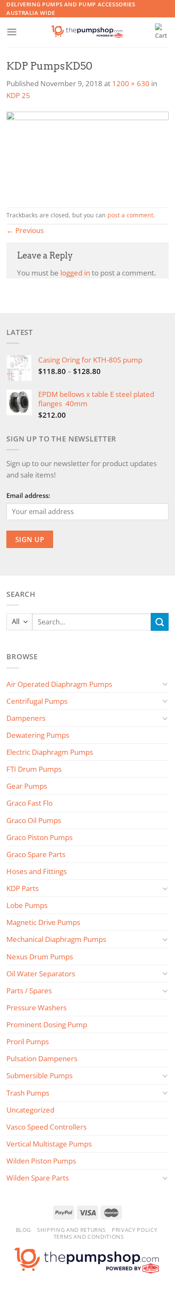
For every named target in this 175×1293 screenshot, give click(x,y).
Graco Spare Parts (35, 854)
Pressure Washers (36, 1007)
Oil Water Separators (40, 973)
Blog (23, 1230)
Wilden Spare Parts (37, 1178)
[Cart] (162, 32)
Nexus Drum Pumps (39, 956)
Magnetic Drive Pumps (43, 922)
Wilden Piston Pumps (41, 1161)
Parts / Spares (29, 990)
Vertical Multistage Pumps (49, 1144)
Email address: (28, 495)
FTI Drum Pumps (34, 769)
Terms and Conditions (89, 1236)
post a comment (130, 215)
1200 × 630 (131, 83)
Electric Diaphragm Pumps (49, 752)
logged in (75, 273)
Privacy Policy (134, 1230)
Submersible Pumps (39, 1075)
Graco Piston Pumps (39, 837)
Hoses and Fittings (36, 871)
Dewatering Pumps (37, 735)
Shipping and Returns (71, 1230)
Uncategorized (30, 1110)
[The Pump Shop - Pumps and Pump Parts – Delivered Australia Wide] (87, 32)
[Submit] (160, 621)
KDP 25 (18, 95)
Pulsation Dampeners (41, 1058)
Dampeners (25, 718)
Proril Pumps (27, 1041)
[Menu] (11, 32)
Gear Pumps (26, 786)
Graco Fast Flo (29, 803)
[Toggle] (165, 683)
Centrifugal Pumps (37, 701)
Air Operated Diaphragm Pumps (59, 684)
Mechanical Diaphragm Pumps (56, 939)
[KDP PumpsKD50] (87, 153)
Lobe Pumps (27, 905)
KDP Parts (22, 888)
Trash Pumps (27, 1093)
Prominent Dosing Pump (46, 1024)
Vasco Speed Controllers (46, 1127)
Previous (25, 230)
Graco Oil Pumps (33, 820)
